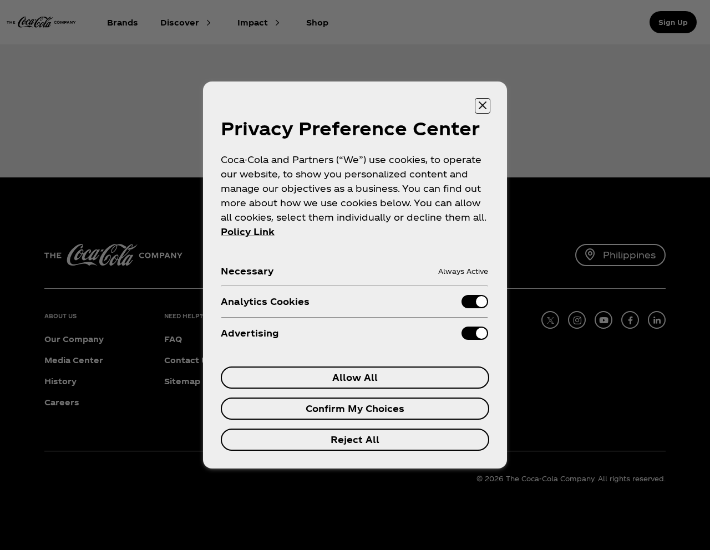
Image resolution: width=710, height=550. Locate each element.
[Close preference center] (482, 106)
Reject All (355, 439)
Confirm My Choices (355, 408)
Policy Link (248, 231)
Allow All (355, 377)
